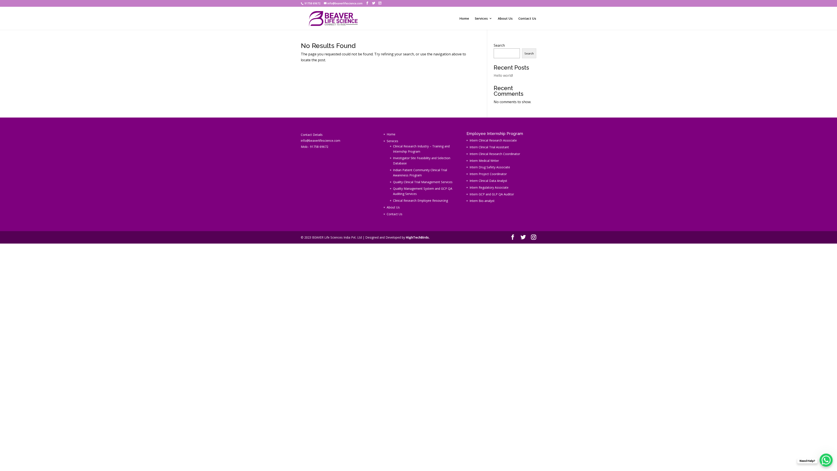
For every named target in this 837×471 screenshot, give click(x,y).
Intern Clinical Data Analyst (488, 181)
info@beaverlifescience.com (320, 140)
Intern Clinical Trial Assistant (489, 147)
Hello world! (503, 75)
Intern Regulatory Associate (489, 187)
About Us (505, 18)
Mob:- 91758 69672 (314, 147)
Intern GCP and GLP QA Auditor (492, 194)
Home (464, 18)
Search (499, 45)
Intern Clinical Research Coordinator (495, 154)
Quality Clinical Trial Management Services (423, 182)
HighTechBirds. (418, 237)
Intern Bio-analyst (482, 201)
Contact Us (527, 18)
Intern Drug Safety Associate (490, 167)
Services (481, 18)
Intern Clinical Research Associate (493, 140)
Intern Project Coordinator (488, 174)
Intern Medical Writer (484, 161)
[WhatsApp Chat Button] (826, 460)
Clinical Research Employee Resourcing (420, 200)
